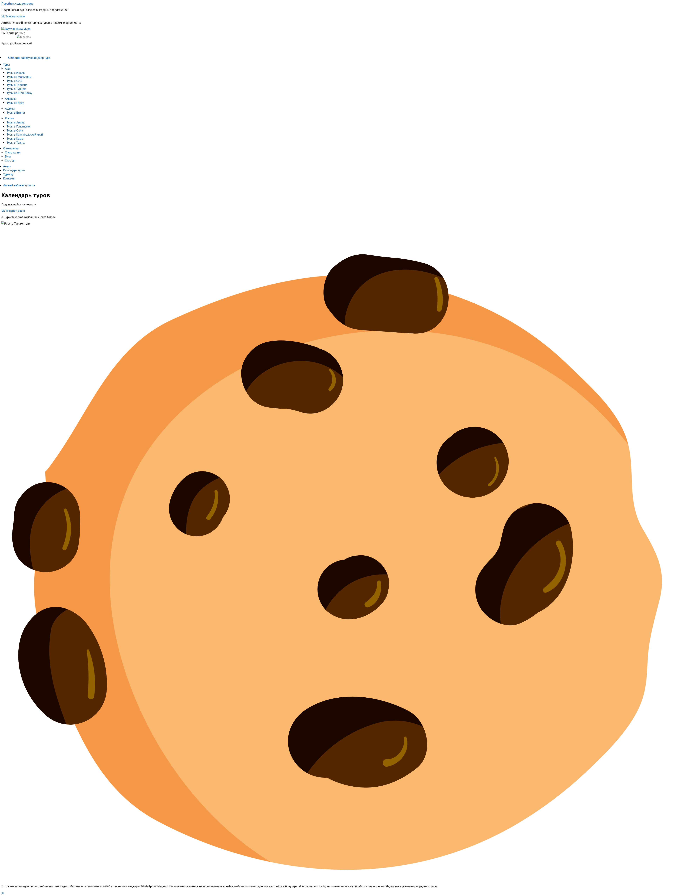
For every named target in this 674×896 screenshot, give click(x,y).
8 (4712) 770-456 (12, 50)
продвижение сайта (30, 239)
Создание (7, 239)
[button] (338, 65)
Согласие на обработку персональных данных (31, 233)
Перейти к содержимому (17, 3)
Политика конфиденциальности (22, 230)
